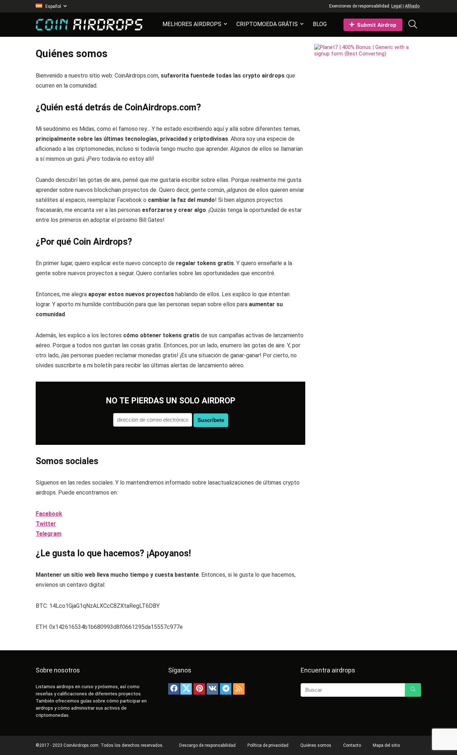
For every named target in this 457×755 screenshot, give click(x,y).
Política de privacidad (267, 745)
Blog (320, 24)
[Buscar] (413, 690)
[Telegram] (225, 689)
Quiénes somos (315, 745)
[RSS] (239, 689)
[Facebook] (174, 689)
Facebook (49, 513)
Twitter (46, 523)
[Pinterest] (199, 689)
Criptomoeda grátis (267, 24)
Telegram (48, 533)
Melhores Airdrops (191, 24)
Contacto (352, 745)
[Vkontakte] (212, 689)
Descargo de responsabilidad (207, 745)
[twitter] (186, 689)
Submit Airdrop (376, 25)
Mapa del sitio (386, 745)
